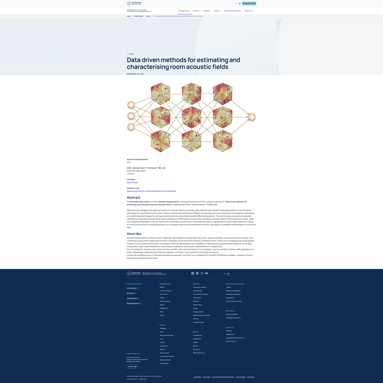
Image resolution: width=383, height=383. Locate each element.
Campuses (132, 298)
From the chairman (165, 291)
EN (239, 3)
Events (148, 16)
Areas (161, 332)
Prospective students (199, 287)
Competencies (197, 335)
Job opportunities (198, 322)
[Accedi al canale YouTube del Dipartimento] (206, 273)
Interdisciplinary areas (166, 335)
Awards (162, 305)
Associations (230, 298)
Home (128, 16)
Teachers (196, 301)
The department (138, 16)
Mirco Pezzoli (132, 182)
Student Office (197, 305)
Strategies (163, 328)
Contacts (229, 331)
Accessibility (197, 377)
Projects (162, 342)
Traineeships (197, 298)
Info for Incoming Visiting (233, 301)
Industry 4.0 (196, 349)
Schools (130, 293)
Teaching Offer (197, 291)
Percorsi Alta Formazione (200, 294)
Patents (162, 349)
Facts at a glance (165, 301)
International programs (233, 294)
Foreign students (198, 312)
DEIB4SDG (163, 308)
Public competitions (232, 314)
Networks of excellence (233, 291)
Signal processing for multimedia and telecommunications (151, 191)
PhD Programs (164, 363)
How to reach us (231, 341)
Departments (133, 303)
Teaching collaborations (233, 318)
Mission (162, 287)
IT (236, 3)
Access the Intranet (249, 3)
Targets (228, 287)
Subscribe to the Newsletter (234, 338)
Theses (195, 308)
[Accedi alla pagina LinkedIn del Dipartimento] (197, 273)
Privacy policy (207, 377)
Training (195, 342)
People (162, 298)
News (161, 312)
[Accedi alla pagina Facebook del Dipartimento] (193, 273)
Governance (163, 294)
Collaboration (197, 339)
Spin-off (195, 346)
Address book (230, 334)
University (131, 288)
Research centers (165, 360)
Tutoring (195, 319)
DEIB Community (198, 353)
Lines (161, 339)
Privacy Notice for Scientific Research (223, 377)
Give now (131, 366)
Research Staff (164, 353)
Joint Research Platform (167, 356)
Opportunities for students (201, 315)
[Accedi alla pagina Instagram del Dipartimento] (202, 273)
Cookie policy (251, 377)
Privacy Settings (240, 377)
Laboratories (164, 346)
